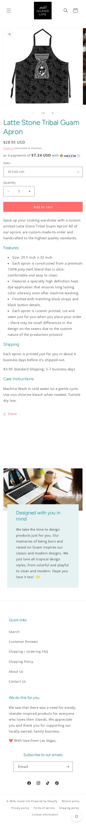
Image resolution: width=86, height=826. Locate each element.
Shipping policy (69, 808)
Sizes (6, 163)
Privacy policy (20, 808)
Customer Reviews (23, 642)
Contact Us (17, 681)
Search (14, 632)
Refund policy (71, 801)
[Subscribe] (68, 767)
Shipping (8, 148)
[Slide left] (33, 113)
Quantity (9, 183)
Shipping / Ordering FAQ (28, 651)
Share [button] (12, 414)
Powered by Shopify (44, 801)
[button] (9, 10)
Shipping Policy (21, 662)
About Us (16, 671)
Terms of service (44, 808)
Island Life (23, 801)
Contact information (45, 814)
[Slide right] (53, 113)
